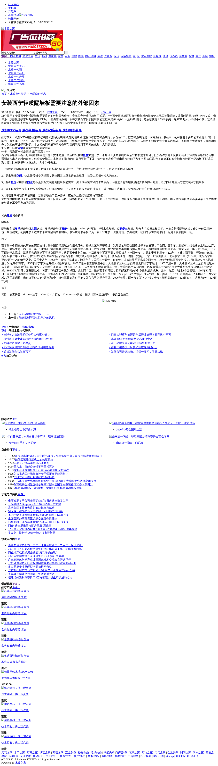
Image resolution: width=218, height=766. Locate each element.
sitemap (170, 756)
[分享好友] (8, 90)
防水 (37, 56)
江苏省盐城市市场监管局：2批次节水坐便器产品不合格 (41, 570)
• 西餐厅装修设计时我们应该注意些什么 (133, 347)
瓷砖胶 (183, 56)
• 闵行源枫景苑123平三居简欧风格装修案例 (28, 347)
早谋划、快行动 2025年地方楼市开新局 (31, 532)
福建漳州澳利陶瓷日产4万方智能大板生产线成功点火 (40, 577)
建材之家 (52, 112)
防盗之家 (211, 752)
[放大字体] (2, 111)
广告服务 (133, 756)
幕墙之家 (57, 752)
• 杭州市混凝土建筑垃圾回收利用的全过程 (27, 338)
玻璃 (165, 56)
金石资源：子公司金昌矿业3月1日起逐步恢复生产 (38, 500)
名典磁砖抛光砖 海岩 (14, 661)
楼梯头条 (83, 752)
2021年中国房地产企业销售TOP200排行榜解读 (36, 556)
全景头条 (172, 752)
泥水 (116, 56)
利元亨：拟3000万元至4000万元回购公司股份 (35, 511)
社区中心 (13, 4)
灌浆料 (52, 56)
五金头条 (70, 752)
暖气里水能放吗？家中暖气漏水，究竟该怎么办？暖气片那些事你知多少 (58, 455)
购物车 (12, 18)
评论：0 (106, 112)
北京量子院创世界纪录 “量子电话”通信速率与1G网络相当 (42, 529)
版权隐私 (93, 756)
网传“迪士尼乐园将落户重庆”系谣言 (29, 525)
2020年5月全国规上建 (129, 429)
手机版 (12, 7)
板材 (191, 56)
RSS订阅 (158, 756)
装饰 (31, 327)
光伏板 (108, 56)
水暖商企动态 (38, 93)
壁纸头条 (109, 752)
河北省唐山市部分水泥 (22, 429)
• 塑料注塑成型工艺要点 (16, 343)
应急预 (157, 56)
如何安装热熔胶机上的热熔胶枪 (34, 459)
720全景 (13, 756)
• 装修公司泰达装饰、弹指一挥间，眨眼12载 (136, 351)
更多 (5, 327)
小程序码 (13, 15)
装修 (100, 56)
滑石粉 (174, 56)
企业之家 (25, 756)
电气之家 (160, 752)
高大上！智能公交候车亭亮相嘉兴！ (35, 466)
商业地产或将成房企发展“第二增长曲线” (32, 552)
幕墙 (205, 56)
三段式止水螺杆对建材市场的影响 (34, 477)
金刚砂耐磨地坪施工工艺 (34, 314)
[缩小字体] (6, 111)
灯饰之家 (147, 752)
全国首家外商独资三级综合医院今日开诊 (32, 518)
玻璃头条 (121, 752)
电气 (198, 56)
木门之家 (19, 752)
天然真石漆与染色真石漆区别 (31, 463)
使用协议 (79, 756)
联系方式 (65, 756)
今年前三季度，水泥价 (22, 442)
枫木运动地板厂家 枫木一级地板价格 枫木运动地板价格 (48, 488)
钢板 (212, 56)
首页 (4, 93)
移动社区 (38, 756)
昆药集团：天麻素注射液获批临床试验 (31, 507)
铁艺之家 (45, 752)
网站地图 (107, 756)
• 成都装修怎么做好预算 (16, 351)
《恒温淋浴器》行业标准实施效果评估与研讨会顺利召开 (42, 563)
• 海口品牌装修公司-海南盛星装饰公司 (132, 343)
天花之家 (6, 752)
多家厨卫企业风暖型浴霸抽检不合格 (30, 566)
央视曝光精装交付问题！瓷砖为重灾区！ (32, 573)
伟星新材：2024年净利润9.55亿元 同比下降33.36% (38, 522)
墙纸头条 (96, 752)
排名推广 (120, 756)
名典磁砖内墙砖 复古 (14, 597)
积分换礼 (146, 756)
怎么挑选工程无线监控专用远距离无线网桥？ (41, 473)
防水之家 (27, 56)
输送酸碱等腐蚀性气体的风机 (36, 317)
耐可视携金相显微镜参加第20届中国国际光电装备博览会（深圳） (53, 484)
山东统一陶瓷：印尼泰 (129, 442)
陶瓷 (81, 56)
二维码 (12, 11)
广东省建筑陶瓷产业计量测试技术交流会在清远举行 (39, 559)
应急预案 (126, 56)
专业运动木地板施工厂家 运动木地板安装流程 (41, 470)
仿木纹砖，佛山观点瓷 (15, 694)
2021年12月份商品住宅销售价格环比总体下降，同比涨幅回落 (45, 548)
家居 (60, 56)
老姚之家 (134, 752)
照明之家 (185, 752)
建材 (74, 56)
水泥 (67, 56)
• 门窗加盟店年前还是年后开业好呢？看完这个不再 (140, 334)
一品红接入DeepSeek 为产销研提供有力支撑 (34, 504)
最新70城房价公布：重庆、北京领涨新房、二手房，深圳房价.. (45, 545)
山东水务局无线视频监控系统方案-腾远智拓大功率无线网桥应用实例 (55, 480)
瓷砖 (44, 56)
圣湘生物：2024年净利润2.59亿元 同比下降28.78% (38, 514)
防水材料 (15, 56)
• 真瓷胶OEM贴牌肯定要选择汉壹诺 (131, 338)
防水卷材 (146, 56)
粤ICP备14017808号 (187, 756)
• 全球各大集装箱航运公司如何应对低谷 (26, 334)
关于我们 (51, 756)
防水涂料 (90, 56)
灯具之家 (32, 752)
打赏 (4, 307)
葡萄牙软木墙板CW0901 (15, 678)
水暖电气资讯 (18, 93)
